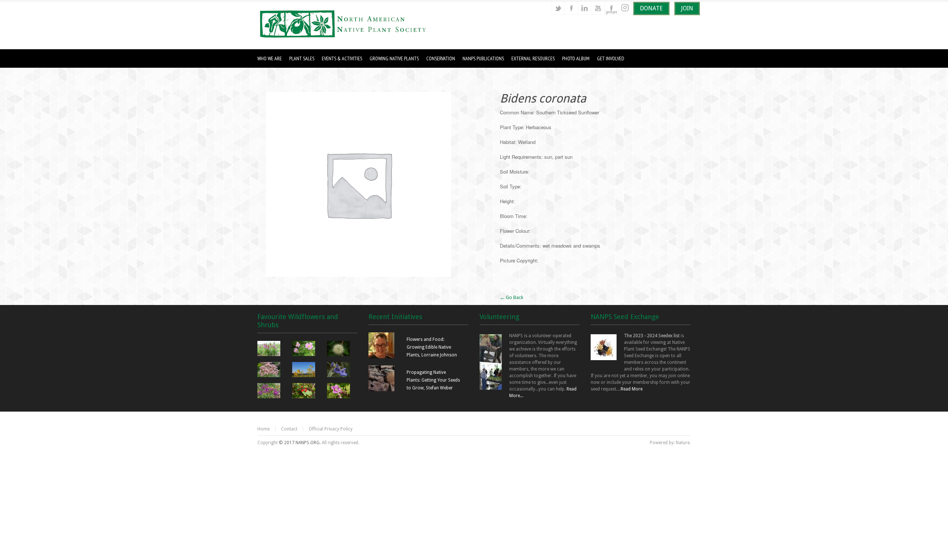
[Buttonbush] (339, 349)
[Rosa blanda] (304, 349)
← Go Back (511, 297)
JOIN (687, 8)
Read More (631, 389)
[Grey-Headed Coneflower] (304, 370)
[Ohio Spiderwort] (339, 370)
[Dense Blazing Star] (269, 349)
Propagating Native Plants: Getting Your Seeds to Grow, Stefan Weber (433, 380)
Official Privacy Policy (331, 429)
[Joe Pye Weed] (269, 370)
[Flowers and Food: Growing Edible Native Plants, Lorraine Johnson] (381, 356)
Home (263, 429)
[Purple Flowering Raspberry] (339, 391)
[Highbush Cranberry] (304, 391)
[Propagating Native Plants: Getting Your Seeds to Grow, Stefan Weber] (381, 389)
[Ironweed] (269, 391)
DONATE (651, 8)
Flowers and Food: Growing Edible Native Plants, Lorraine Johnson (432, 347)
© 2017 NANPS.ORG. (300, 442)
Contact (289, 429)
